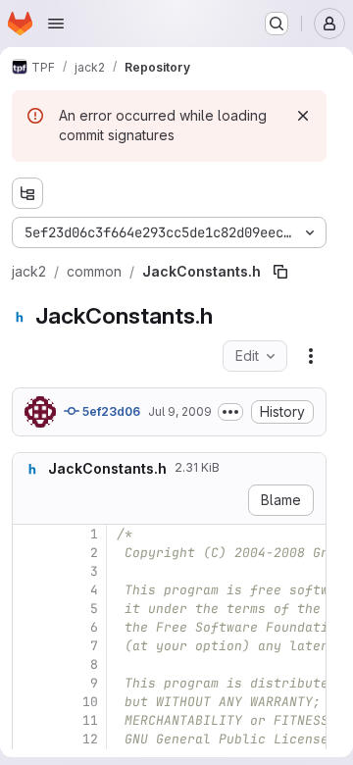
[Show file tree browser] (27, 193)
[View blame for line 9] (29, 683)
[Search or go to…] (276, 23)
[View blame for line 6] (29, 627)
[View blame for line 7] (29, 646)
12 (90, 739)
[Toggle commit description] (230, 412)
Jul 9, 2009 (180, 411)
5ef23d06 (109, 411)
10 (90, 701)
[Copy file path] (280, 271)
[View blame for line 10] (29, 701)
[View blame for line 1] (29, 534)
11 (90, 720)
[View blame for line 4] (29, 590)
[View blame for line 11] (29, 720)
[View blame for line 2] (29, 552)
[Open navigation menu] (56, 23)
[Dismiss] (303, 116)
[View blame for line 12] (29, 739)
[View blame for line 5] (29, 608)
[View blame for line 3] (29, 571)
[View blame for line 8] (29, 664)
